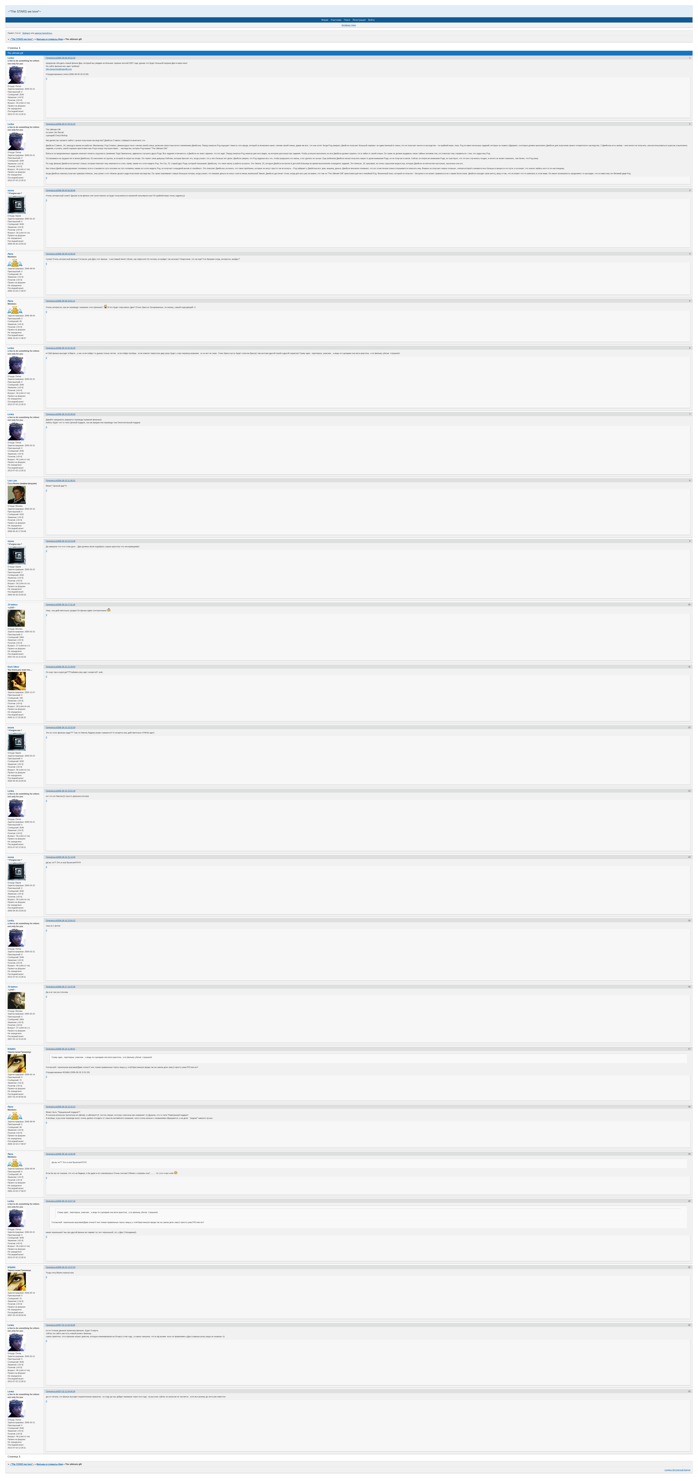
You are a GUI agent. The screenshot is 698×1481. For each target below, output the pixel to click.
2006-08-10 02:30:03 (66, 414)
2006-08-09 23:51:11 (66, 301)
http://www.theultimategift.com (59, 69)
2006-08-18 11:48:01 (66, 1049)
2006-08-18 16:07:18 (66, 1201)
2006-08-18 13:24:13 (66, 1107)
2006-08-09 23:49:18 (66, 254)
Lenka (11, 58)
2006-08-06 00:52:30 (66, 58)
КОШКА (12, 1049)
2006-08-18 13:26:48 (66, 1154)
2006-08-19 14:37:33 (66, 1267)
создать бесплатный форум (677, 1470)
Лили (10, 254)
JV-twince (13, 604)
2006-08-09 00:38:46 (66, 190)
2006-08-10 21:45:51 (66, 480)
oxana (11, 190)
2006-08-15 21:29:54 (66, 667)
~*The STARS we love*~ (22, 39)
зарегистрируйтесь (43, 33)
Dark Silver (13, 667)
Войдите (26, 33)
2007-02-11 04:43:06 (66, 1325)
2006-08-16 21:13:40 (66, 857)
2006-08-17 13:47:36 (66, 987)
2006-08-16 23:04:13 (66, 920)
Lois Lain (12, 480)
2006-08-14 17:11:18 (66, 604)
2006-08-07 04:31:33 (66, 124)
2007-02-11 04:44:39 (66, 1391)
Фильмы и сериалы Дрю (49, 39)
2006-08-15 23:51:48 (66, 791)
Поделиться (51, 58)
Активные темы (349, 25)
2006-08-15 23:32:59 (66, 727)
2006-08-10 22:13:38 (66, 541)
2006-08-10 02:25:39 (66, 348)
